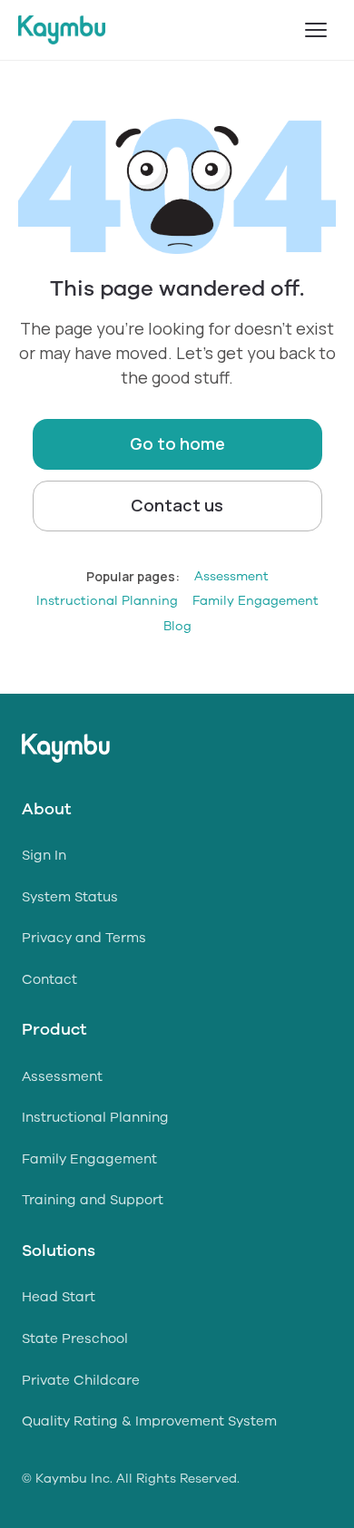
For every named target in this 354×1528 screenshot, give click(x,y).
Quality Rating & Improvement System (149, 1421)
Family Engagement (255, 600)
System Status (70, 897)
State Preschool (75, 1338)
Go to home (177, 443)
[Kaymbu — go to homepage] (61, 29)
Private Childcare (81, 1380)
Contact (49, 979)
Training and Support (92, 1200)
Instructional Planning (107, 600)
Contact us (177, 505)
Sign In (44, 855)
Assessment (231, 576)
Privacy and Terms (84, 938)
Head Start (58, 1297)
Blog (177, 626)
